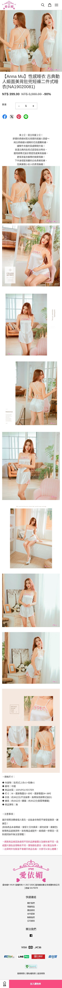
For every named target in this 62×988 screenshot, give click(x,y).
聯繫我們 (31, 917)
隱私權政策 (31, 973)
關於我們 (31, 903)
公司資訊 (31, 921)
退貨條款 (41, 973)
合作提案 (31, 914)
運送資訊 (31, 910)
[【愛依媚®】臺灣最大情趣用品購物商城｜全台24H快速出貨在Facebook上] (31, 937)
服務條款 (21, 973)
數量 (4, 104)
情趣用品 (31, 907)
